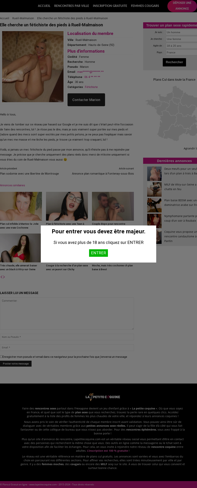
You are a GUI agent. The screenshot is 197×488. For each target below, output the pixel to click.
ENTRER (98, 253)
